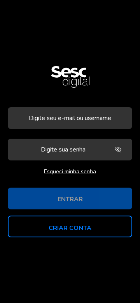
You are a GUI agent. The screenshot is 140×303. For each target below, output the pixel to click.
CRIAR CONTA (70, 228)
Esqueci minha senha (70, 171)
